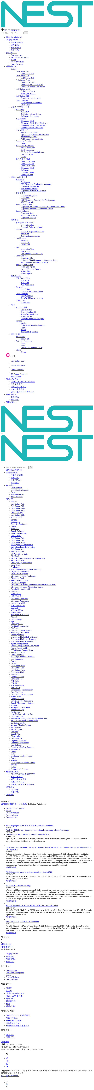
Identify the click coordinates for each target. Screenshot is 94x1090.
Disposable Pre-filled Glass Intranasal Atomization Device (43, 207)
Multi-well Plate (22, 294)
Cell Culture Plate (22, 71)
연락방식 (10, 402)
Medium (24, 323)
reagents (19, 321)
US (15, 30)
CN (9, 30)
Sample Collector (22, 211)
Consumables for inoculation (32, 291)
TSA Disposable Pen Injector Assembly (36, 184)
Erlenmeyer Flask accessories (32, 128)
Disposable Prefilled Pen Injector (33, 191)
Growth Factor (26, 316)
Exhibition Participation (20, 57)
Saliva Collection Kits (29, 215)
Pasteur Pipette (26, 273)
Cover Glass (25, 105)
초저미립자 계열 (23, 159)
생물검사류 (16, 276)
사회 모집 (15, 400)
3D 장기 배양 (21, 307)
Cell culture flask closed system (33, 87)
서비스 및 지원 (12, 379)
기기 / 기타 (15, 334)
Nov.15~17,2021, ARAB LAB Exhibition (22, 921)
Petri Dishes (25, 289)
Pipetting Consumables (24, 265)
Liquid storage (21, 238)
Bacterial (19, 287)
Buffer (23, 330)
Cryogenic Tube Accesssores (32, 227)
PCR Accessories (27, 285)
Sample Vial (25, 243)
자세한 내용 (16, 376)
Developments (16, 55)
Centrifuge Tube (27, 175)
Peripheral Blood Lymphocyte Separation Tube (39, 260)
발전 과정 (15, 45)
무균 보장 (15, 50)
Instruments (20, 337)
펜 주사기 (20, 179)
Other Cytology (22, 100)
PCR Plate (25, 283)
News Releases (17, 64)
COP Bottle (25, 198)
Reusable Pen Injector (29, 189)
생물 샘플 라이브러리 (25, 222)
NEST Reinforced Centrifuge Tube (34, 262)
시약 (13, 305)
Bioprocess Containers (24, 141)
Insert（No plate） (28, 93)
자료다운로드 (17, 384)
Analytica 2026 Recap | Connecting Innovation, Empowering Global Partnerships (37, 830)
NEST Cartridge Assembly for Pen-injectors (38, 200)
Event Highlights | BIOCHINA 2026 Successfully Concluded (29, 825)
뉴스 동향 (10, 53)
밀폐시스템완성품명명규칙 (22, 392)
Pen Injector (25, 182)
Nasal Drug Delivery (24, 204)
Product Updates (17, 62)
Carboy (23, 143)
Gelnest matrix (26, 310)
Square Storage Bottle (29, 132)
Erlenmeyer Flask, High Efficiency (34, 123)
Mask (23, 345)
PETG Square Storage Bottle (32, 139)
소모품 (14, 69)
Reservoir (24, 240)
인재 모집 (10, 394)
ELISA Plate (20, 300)
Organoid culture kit (28, 312)
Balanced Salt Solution (29, 332)
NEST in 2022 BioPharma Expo (18, 885)
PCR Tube (25, 280)
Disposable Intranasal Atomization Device (37, 209)
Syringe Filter (26, 271)
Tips (17, 247)
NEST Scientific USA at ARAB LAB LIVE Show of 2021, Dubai (32, 906)
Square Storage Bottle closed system (35, 134)
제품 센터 (10, 66)
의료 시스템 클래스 (19, 177)
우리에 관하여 (12, 40)
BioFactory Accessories (30, 116)
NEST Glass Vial (27, 202)
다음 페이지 (6, 944)
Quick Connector (27, 150)
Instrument (25, 234)
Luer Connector (27, 154)
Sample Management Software (32, 231)
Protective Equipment (24, 341)
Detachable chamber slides (31, 98)
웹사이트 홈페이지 (14, 37)
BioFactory (20, 110)
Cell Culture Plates (28, 161)
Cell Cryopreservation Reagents (33, 325)
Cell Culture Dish (22, 76)
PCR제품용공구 (17, 389)
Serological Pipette (28, 267)
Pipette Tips (25, 251)
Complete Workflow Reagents (32, 319)
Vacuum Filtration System (31, 269)
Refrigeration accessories (30, 236)
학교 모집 (15, 397)
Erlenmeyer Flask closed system (33, 125)
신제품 (14, 501)
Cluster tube (25, 245)
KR (5, 30)
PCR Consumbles (22, 278)
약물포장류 (20, 193)
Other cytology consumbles (31, 103)
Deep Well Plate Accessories (32, 298)
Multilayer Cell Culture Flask (32, 85)
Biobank (19, 229)
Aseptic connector (28, 148)
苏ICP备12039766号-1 (10, 1076)
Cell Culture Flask (23, 80)
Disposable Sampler (28, 218)
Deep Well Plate (27, 296)
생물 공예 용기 (22, 130)
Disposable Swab (27, 213)
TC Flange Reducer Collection (32, 152)
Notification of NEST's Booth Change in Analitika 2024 (27, 834)
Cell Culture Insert (23, 89)
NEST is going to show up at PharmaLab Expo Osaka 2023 (29, 872)
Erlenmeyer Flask (27, 121)
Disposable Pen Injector (30, 186)
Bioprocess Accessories (25, 146)
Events (13, 60)
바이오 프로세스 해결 (20, 107)
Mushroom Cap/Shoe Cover (31, 348)
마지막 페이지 (7, 947)
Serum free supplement (29, 314)
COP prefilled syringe (29, 195)
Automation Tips (27, 249)
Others (23, 157)
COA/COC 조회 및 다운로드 (23, 382)
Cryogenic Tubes (27, 172)
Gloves (23, 343)
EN (12, 30)
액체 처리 (15, 220)
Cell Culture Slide (22, 96)
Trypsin (23, 327)
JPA (18, 30)
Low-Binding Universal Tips (32, 254)
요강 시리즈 (21, 118)
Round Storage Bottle (29, 137)
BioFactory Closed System (31, 114)
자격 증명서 (16, 48)
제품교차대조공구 (18, 387)
